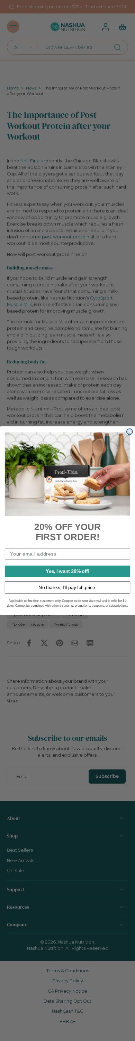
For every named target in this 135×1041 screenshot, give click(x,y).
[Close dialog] (130, 432)
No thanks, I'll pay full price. (67, 587)
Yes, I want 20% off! (67, 571)
